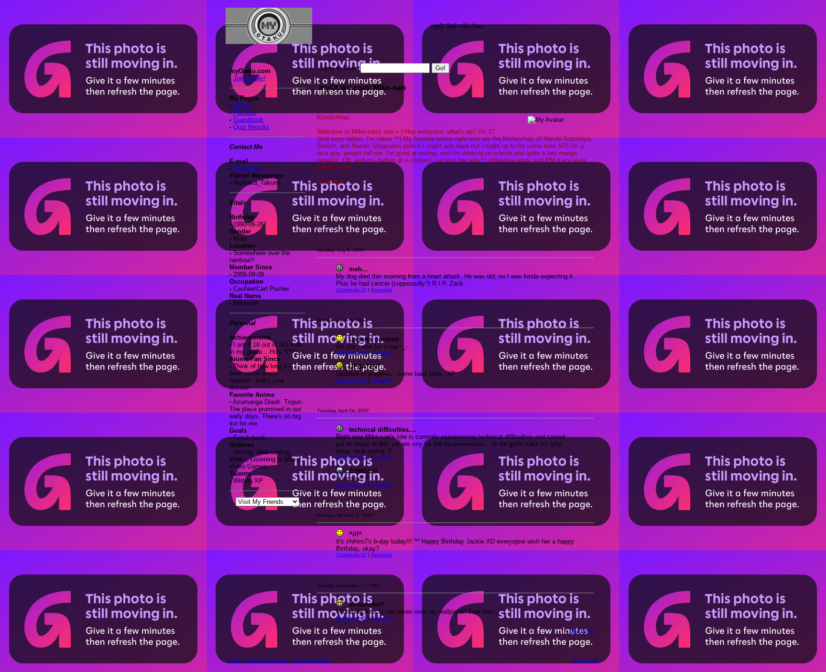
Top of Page (585, 660)
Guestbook (248, 119)
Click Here (247, 168)
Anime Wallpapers (311, 660)
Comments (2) (351, 289)
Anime (234, 660)
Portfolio (244, 112)
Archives (581, 630)
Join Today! (249, 78)
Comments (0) (351, 352)
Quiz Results (251, 126)
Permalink (381, 289)
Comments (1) (351, 484)
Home (241, 105)
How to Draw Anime (266, 660)
